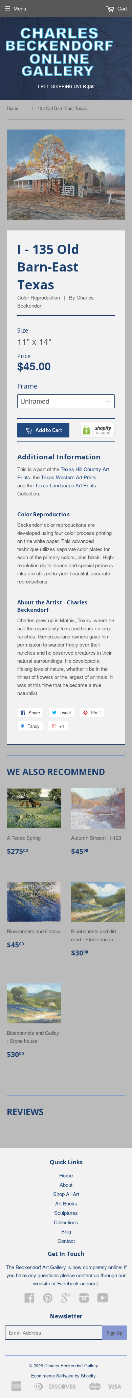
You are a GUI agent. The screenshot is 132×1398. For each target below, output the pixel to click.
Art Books (66, 1203)
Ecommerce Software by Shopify (63, 1375)
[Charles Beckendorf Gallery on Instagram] (84, 1299)
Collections (66, 1222)
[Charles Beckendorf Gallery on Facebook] (29, 1299)
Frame (27, 386)
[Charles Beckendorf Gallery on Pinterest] (48, 1299)
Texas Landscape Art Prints (65, 485)
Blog (66, 1231)
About (66, 1184)
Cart (121, 8)
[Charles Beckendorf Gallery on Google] (66, 1299)
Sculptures (66, 1212)
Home (12, 108)
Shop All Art (66, 1193)
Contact (66, 1240)
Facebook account (77, 1283)
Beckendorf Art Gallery (41, 1267)
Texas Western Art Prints (68, 477)
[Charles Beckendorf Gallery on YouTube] (102, 1299)
